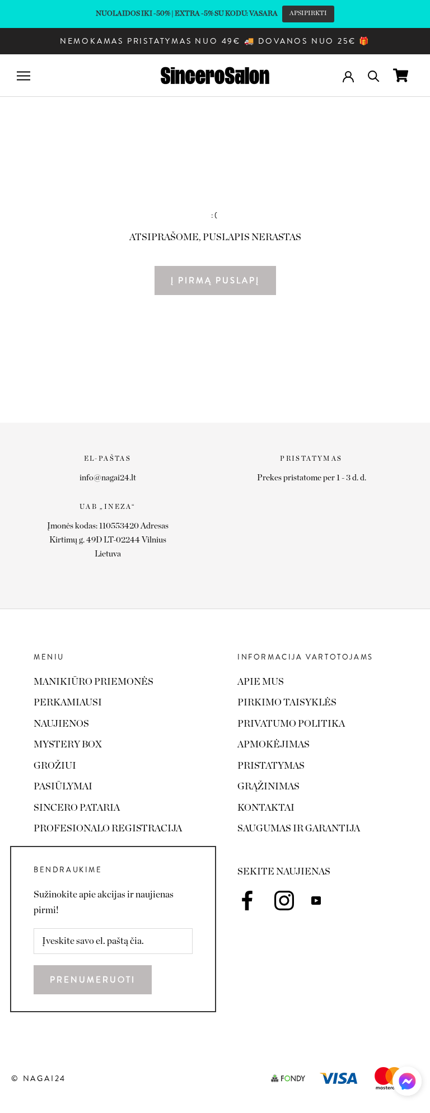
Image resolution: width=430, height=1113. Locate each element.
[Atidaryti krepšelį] (400, 75)
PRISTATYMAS (271, 765)
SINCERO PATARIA (77, 807)
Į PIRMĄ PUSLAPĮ (215, 280)
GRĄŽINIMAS (268, 786)
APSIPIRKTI (308, 13)
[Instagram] (284, 900)
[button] (407, 1084)
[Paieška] (374, 75)
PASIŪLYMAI (63, 786)
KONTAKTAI (266, 807)
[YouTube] (316, 900)
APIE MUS (260, 681)
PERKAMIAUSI (68, 702)
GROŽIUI (55, 765)
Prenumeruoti (92, 980)
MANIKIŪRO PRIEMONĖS (93, 681)
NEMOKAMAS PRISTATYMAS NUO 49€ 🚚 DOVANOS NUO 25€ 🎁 (215, 40)
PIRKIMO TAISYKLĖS (286, 702)
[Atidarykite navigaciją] (23, 75)
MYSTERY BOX (68, 744)
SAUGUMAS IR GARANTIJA (298, 828)
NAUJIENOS (61, 723)
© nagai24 (38, 1078)
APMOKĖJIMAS (273, 744)
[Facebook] (247, 900)
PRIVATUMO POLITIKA (291, 723)
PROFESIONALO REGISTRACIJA (108, 828)
